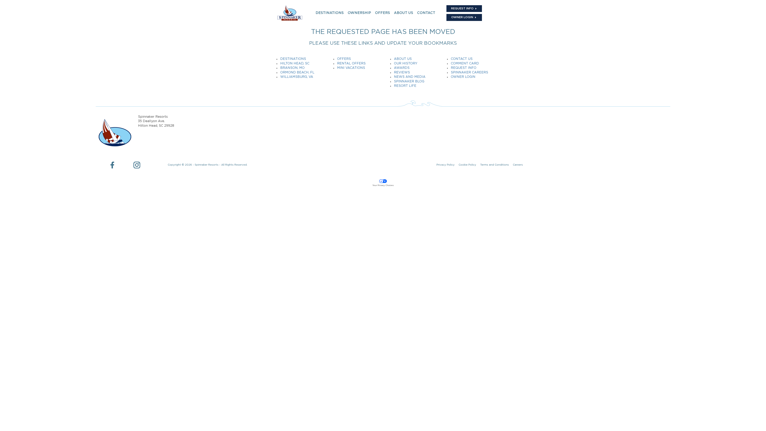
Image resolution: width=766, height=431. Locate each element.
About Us (403, 58)
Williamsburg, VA (296, 76)
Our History (405, 63)
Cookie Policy (467, 165)
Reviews (402, 72)
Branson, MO (292, 67)
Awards (402, 67)
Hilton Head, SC (294, 63)
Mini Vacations (351, 67)
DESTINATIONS (330, 13)
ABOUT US (403, 13)
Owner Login (463, 76)
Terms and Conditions (494, 165)
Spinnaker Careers (469, 72)
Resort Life (405, 85)
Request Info (463, 67)
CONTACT (426, 13)
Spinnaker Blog (409, 81)
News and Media (409, 76)
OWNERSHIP (359, 13)
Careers (518, 165)
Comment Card (465, 63)
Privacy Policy (445, 165)
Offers (344, 58)
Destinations (293, 58)
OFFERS (382, 13)
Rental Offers (351, 63)
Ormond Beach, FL (297, 72)
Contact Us (462, 58)
